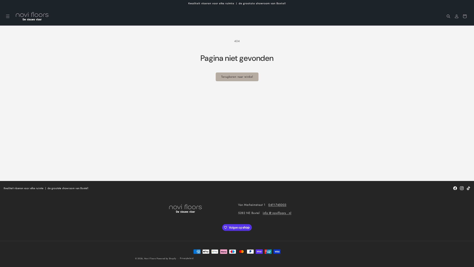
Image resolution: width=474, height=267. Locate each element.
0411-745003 (277, 205)
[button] (8, 16)
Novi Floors (150, 258)
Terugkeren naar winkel (237, 77)
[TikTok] (468, 188)
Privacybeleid (186, 258)
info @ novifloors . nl (277, 213)
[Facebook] (455, 188)
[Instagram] (462, 188)
